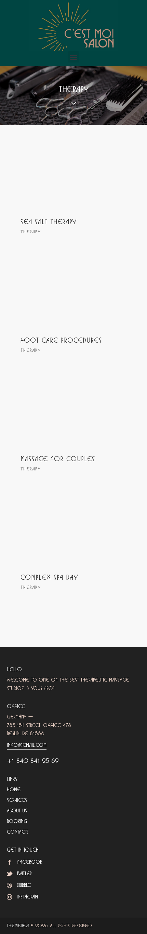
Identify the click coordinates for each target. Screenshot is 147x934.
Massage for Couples (58, 459)
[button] (73, 57)
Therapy (31, 232)
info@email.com (26, 745)
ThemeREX (18, 926)
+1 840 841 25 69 (33, 761)
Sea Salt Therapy (49, 222)
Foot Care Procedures (61, 341)
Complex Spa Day (49, 578)
